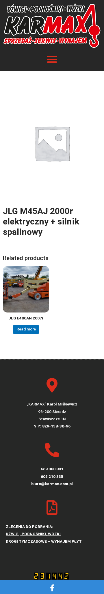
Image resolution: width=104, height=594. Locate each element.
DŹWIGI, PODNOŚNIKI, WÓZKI (33, 533)
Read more (26, 329)
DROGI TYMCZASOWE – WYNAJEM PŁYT (44, 541)
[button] (52, 59)
